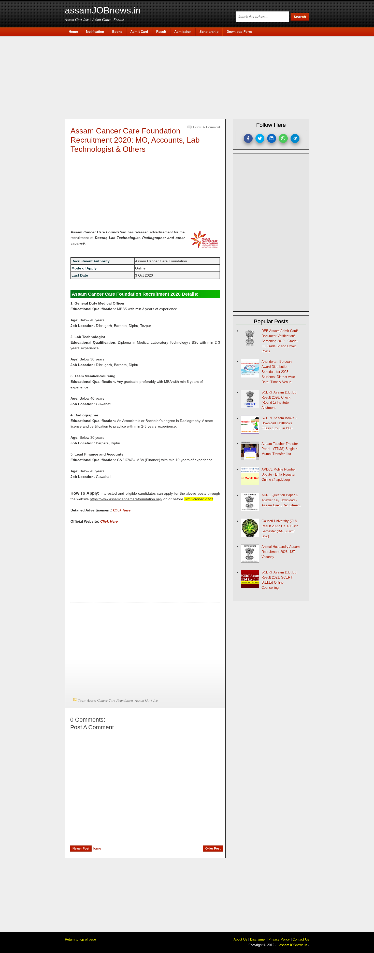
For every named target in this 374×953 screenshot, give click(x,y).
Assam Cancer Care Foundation (110, 700)
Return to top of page (80, 939)
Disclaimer (258, 939)
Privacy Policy (279, 939)
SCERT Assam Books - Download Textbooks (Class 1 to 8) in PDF (279, 423)
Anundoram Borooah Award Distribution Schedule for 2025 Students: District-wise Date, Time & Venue (278, 372)
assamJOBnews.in (103, 10)
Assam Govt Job (146, 700)
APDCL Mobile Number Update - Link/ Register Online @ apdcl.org (279, 474)
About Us (240, 939)
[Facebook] (248, 138)
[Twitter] (259, 138)
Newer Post (81, 848)
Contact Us (301, 939)
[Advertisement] (189, 77)
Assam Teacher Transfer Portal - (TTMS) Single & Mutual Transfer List (280, 449)
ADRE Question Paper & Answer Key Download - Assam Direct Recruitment (281, 500)
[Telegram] (295, 138)
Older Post (213, 848)
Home (96, 848)
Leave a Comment (206, 127)
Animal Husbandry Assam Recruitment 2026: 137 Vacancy (281, 552)
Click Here (122, 510)
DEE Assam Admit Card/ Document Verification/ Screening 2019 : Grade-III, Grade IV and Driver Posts (280, 341)
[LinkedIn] (271, 138)
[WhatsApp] (283, 138)
